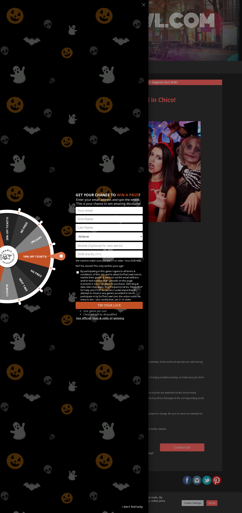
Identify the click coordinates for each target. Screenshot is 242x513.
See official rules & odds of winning (100, 318)
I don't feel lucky (132, 506)
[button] (144, 5)
